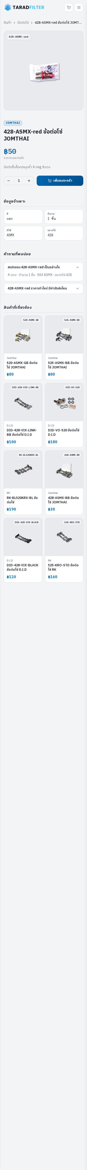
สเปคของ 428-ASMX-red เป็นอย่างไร (34, 267)
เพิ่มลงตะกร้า (62, 180)
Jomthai (13, 123)
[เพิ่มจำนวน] (29, 181)
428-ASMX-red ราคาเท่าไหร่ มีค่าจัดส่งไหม (37, 288)
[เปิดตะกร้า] (68, 7)
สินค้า (7, 22)
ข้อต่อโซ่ (23, 22)
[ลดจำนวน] (8, 181)
